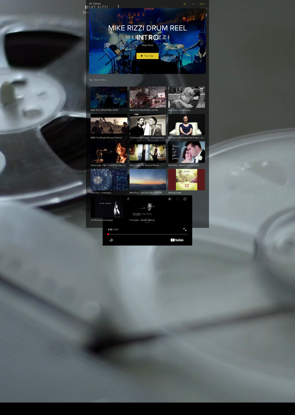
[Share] (185, 4)
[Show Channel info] (193, 4)
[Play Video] (109, 99)
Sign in (203, 4)
